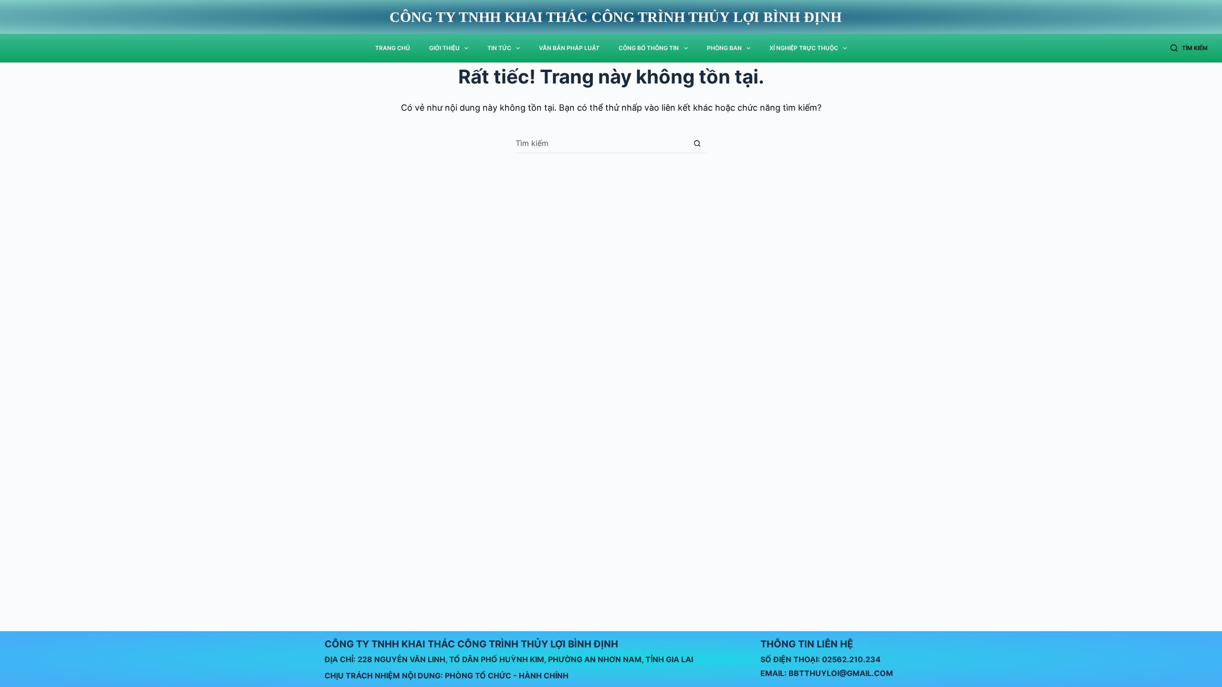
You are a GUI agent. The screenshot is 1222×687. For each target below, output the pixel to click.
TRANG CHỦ (392, 48)
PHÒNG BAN (724, 48)
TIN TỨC (499, 48)
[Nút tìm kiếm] (697, 143)
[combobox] (602, 143)
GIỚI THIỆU (444, 48)
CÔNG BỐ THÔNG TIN (649, 48)
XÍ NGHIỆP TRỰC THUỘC (803, 48)
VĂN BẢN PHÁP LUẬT (569, 48)
